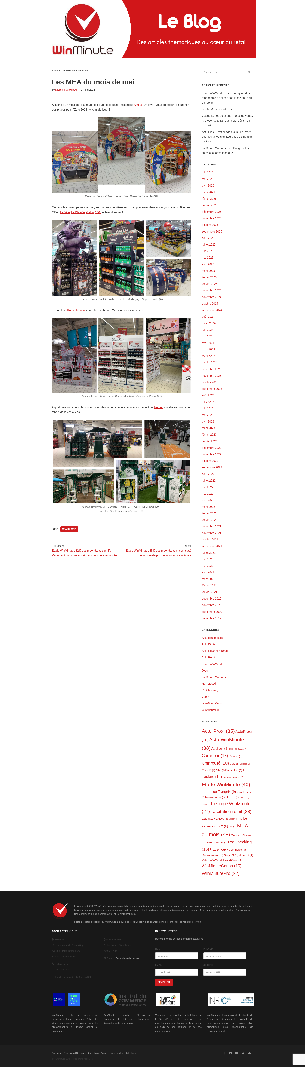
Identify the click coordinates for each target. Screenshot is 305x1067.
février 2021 (209, 585)
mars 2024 (208, 349)
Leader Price (236, 819)
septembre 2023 (212, 388)
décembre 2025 (211, 211)
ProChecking (210, 690)
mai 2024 (207, 336)
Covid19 (208, 770)
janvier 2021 (209, 592)
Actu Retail (209, 657)
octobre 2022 (210, 460)
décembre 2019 (211, 618)
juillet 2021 (209, 552)
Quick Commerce (233, 849)
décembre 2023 (211, 369)
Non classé (209, 683)
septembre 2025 (212, 231)
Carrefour (215, 755)
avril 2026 (208, 185)
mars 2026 (208, 192)
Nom (157, 949)
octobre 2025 (210, 224)
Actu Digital (209, 644)
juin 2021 (207, 559)
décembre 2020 (211, 598)
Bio (233, 748)
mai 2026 (207, 179)
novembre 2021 (211, 532)
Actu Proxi (218, 731)
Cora (234, 763)
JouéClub (243, 797)
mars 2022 (208, 506)
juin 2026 (207, 172)
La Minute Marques (214, 677)
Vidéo (205, 696)
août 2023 (208, 395)
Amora (138, 104)
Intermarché (215, 797)
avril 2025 (208, 264)
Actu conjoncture (212, 637)
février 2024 (209, 355)
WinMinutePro (211, 709)
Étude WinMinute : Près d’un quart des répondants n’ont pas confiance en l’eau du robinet (227, 98)
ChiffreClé (215, 763)
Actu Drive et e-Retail (215, 650)
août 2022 (208, 474)
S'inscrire (165, 982)
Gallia (90, 212)
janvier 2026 (209, 205)
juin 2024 (207, 329)
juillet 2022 (209, 480)
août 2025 (208, 238)
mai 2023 (207, 415)
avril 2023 (208, 421)
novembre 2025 (211, 218)
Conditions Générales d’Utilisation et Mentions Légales (80, 1053)
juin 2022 (207, 487)
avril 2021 (208, 572)
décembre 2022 (211, 447)
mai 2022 (207, 493)
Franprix (227, 792)
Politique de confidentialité (123, 1053)
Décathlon (233, 770)
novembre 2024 (211, 297)
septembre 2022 (212, 467)
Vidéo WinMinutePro (217, 860)
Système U (244, 855)
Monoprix (238, 835)
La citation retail (231, 811)
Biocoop (242, 749)
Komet (206, 804)
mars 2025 (208, 270)
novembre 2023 (211, 375)
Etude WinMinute (212, 664)
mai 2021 (207, 565)
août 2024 (208, 316)
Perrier (158, 407)
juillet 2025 (209, 244)
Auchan (220, 748)
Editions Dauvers (233, 777)
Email (158, 965)
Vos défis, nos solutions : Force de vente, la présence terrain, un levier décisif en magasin (227, 120)
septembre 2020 (212, 611)
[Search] (249, 72)
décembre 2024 (211, 290)
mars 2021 (208, 578)
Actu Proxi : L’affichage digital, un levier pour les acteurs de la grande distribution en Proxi (227, 136)
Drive (220, 770)
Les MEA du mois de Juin (218, 109)
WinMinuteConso (212, 703)
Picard (221, 842)
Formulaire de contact (128, 958)
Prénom (208, 949)
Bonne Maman (76, 310)
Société (208, 965)
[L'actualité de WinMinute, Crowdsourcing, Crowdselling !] (83, 29)
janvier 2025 (209, 283)
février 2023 (209, 434)
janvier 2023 (209, 441)
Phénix (210, 842)
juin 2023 (207, 408)
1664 (98, 212)
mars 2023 (208, 428)
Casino (236, 756)
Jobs (205, 670)
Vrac (237, 860)
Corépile (245, 764)
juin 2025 (207, 251)
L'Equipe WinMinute (66, 89)
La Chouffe (78, 212)
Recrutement (212, 855)
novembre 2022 (211, 454)
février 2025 (209, 277)
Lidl (232, 826)
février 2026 (209, 198)
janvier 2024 (209, 362)
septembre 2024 (212, 310)
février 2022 (209, 513)
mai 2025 (207, 257)
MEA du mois (69, 529)
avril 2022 (208, 500)
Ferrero (209, 792)
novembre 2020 (211, 605)
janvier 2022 (209, 519)
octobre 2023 (210, 382)
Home (55, 70)
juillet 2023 (209, 401)
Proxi (215, 849)
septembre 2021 (212, 546)
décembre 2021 (211, 526)
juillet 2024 (209, 323)
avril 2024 (208, 342)
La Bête (65, 212)
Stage (229, 855)
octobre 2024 (210, 303)
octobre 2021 (210, 539)
